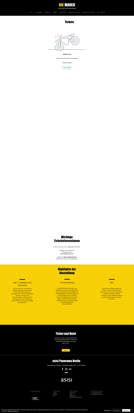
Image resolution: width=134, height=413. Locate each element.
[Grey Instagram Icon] (102, 12)
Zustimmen (126, 410)
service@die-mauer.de (66, 254)
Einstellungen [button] (107, 410)
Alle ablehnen (116, 410)
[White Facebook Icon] (62, 369)
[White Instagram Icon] (66, 369)
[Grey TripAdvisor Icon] (104, 12)
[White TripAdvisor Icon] (70, 369)
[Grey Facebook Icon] (101, 12)
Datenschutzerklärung (13, 411)
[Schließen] (132, 410)
